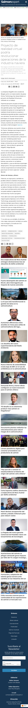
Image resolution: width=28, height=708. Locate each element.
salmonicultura (19, 238)
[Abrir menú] (26, 2)
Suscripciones (14, 623)
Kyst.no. (20, 125)
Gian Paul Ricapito (14, 688)
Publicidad (14, 626)
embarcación (12, 231)
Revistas (11, 4)
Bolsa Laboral (5, 4)
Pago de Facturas (14, 632)
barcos (4, 231)
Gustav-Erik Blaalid (14, 682)
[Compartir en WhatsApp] (19, 87)
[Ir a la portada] (12, 2)
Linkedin (14, 639)
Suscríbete (14, 670)
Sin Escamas (17, 4)
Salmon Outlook (14, 629)
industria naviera (7, 233)
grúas (20, 231)
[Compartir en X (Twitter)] (11, 87)
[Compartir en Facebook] (9, 87)
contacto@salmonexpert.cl (14, 695)
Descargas (14, 636)
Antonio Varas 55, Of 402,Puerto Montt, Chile (14, 703)
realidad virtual (7, 238)
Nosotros (23, 4)
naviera (17, 233)
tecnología (12, 235)
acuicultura (5, 240)
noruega (4, 235)
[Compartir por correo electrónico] (16, 87)
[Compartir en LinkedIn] (14, 87)
